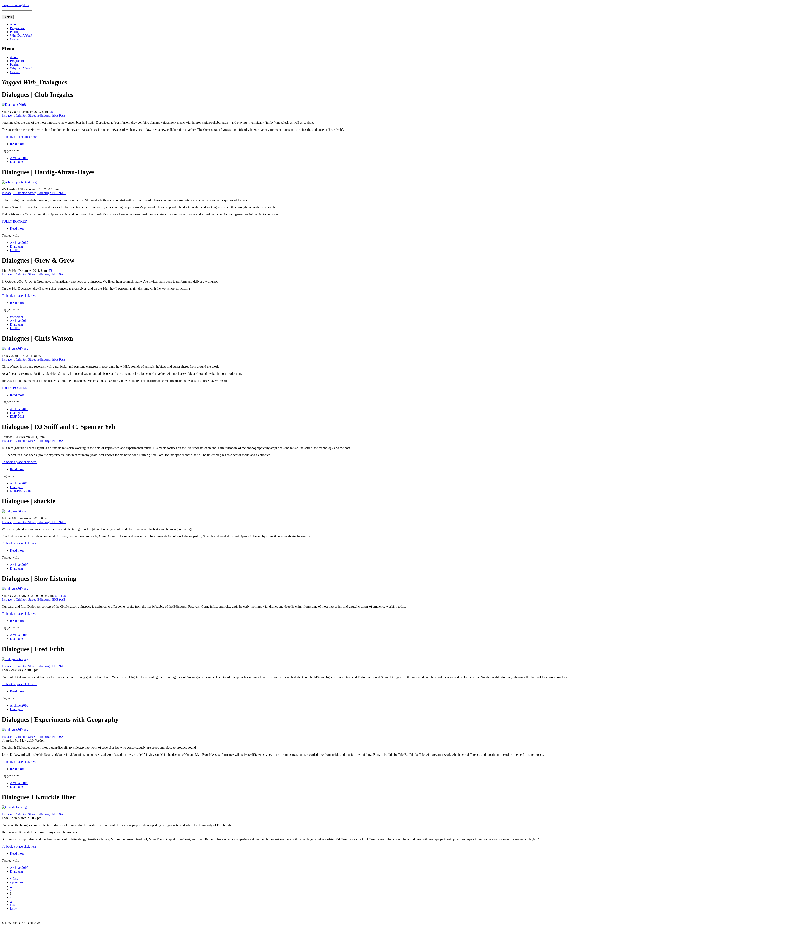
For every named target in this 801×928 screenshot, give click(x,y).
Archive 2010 (19, 564)
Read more (17, 144)
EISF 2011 (17, 416)
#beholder (16, 317)
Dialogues (16, 161)
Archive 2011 (19, 320)
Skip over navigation (15, 5)
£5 (51, 111)
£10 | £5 (60, 595)
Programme (17, 28)
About (14, 24)
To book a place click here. (19, 295)
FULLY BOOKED (14, 221)
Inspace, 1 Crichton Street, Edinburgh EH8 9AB (34, 115)
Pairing (14, 32)
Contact (15, 39)
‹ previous (16, 882)
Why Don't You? (21, 35)
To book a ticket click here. (19, 136)
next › (14, 905)
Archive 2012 (19, 158)
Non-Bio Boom (20, 491)
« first (14, 878)
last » (13, 908)
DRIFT (15, 250)
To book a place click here (19, 761)
